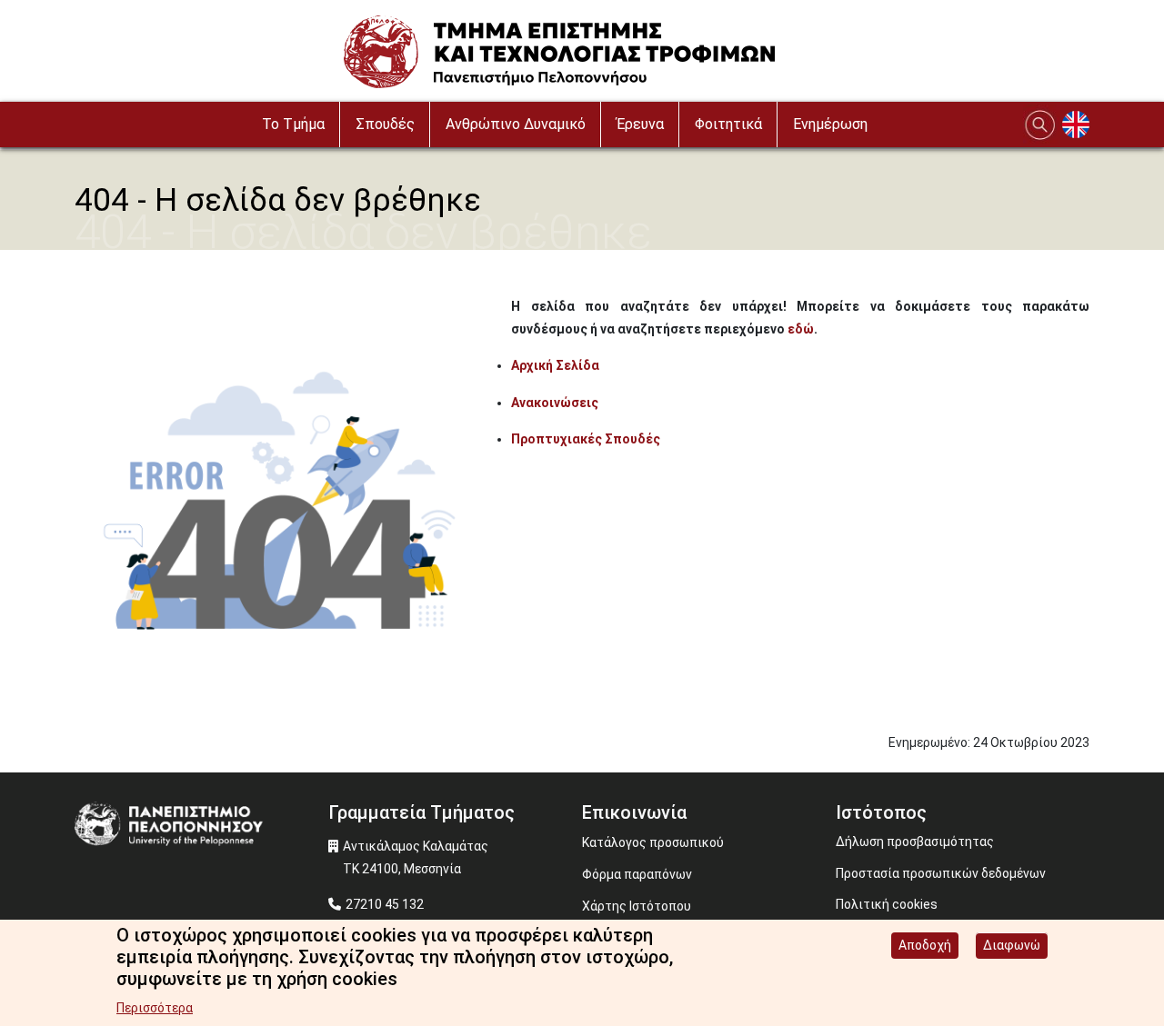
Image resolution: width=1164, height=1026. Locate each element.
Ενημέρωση (830, 124)
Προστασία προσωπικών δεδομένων (941, 873)
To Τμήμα (293, 124)
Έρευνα (640, 124)
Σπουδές (385, 124)
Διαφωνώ (1011, 945)
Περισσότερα (154, 1008)
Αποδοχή (924, 945)
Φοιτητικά (728, 124)
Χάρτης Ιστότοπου (636, 906)
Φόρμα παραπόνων (637, 874)
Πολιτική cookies (887, 904)
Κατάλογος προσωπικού (653, 842)
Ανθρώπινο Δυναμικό (516, 124)
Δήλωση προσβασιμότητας (915, 841)
